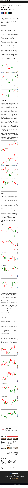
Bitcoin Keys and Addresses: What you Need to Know (9, 467)
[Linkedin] (8, 13)
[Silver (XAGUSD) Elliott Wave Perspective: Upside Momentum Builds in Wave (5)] (15, 448)
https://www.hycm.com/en (7, 429)
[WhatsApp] (6, 13)
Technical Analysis (9, 439)
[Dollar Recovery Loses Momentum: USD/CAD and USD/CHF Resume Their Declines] (9, 439)
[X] (3, 13)
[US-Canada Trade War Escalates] (3, 448)
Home (2, 5)
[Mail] (13, 480)
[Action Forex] (3, 2)
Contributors (4, 5)
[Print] (11, 13)
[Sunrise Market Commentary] (15, 439)
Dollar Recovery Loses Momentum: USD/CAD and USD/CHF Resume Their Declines (9, 443)
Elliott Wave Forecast (15, 454)
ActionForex (8, 453)
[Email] (10, 13)
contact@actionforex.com (15, 478)
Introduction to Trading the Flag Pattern (15, 467)
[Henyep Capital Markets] (1, 11)
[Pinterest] (5, 13)
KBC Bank (14, 442)
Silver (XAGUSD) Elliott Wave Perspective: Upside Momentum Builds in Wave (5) (15, 452)
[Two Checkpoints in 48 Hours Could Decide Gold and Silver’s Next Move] (9, 448)
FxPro (1, 443)
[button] (1, 486)
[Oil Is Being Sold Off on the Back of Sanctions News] (3, 439)
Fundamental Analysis (8, 5)
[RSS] (10, 0)
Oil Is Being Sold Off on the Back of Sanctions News (3, 442)
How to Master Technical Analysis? (15, 461)
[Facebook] (9, 0)
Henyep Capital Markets (8, 428)
